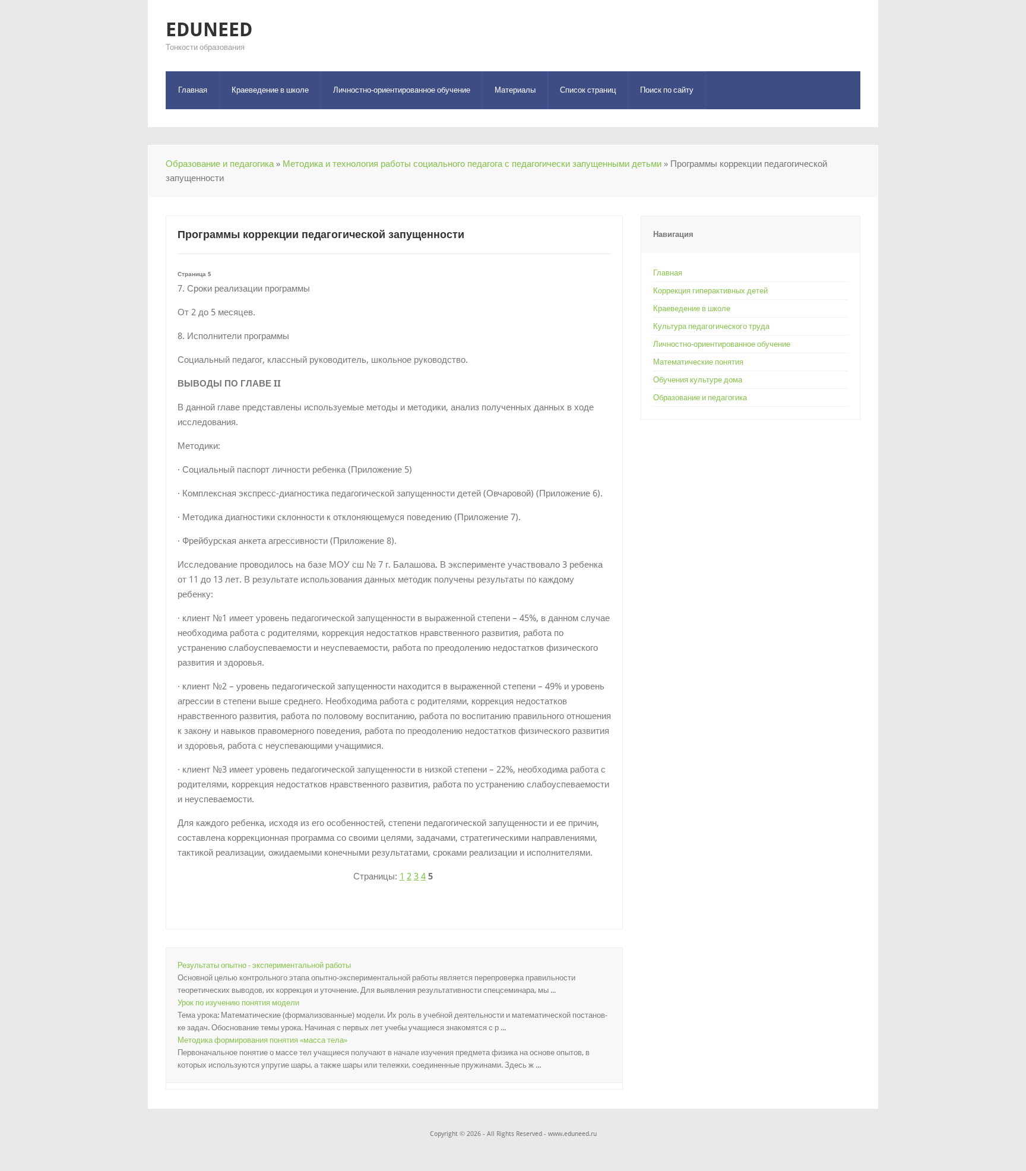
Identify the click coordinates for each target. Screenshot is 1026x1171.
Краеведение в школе (270, 90)
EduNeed (209, 29)
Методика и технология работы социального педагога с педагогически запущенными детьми (472, 164)
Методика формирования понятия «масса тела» (262, 1040)
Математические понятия (698, 361)
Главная (192, 90)
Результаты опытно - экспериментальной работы (264, 965)
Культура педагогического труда (711, 326)
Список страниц (588, 90)
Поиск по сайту (667, 90)
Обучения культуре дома (697, 379)
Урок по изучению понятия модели (238, 1002)
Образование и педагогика (220, 164)
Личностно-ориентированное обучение (401, 90)
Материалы (515, 90)
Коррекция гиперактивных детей (710, 290)
